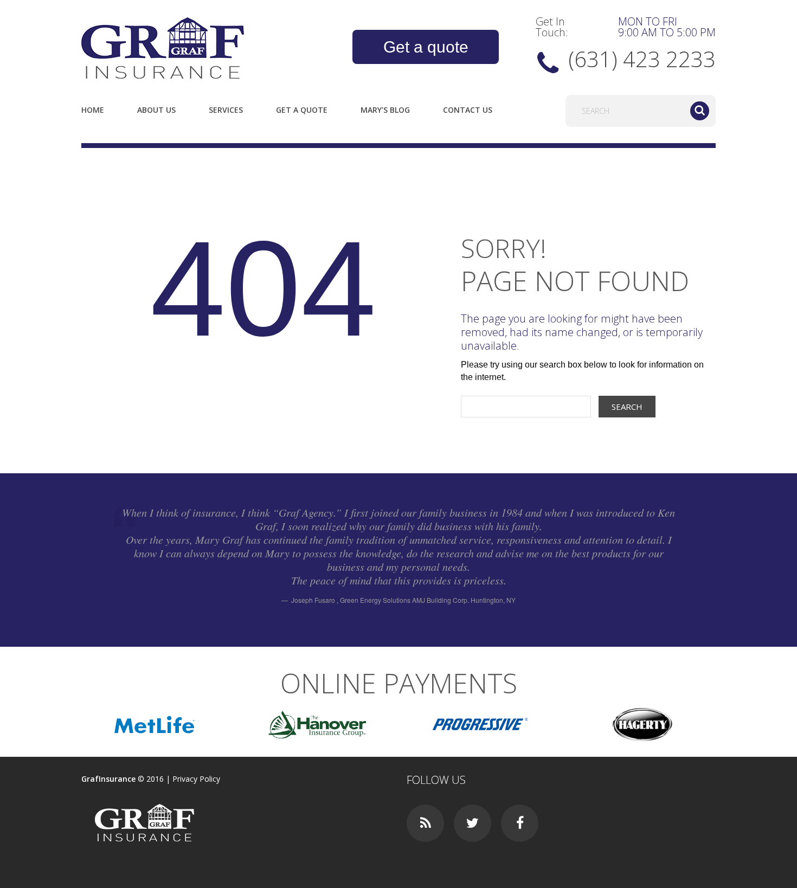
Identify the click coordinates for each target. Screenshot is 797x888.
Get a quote (425, 47)
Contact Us (467, 110)
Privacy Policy (196, 779)
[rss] (425, 823)
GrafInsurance (108, 779)
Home (92, 110)
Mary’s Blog (385, 110)
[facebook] (519, 823)
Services (226, 110)
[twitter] (472, 823)
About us (156, 110)
